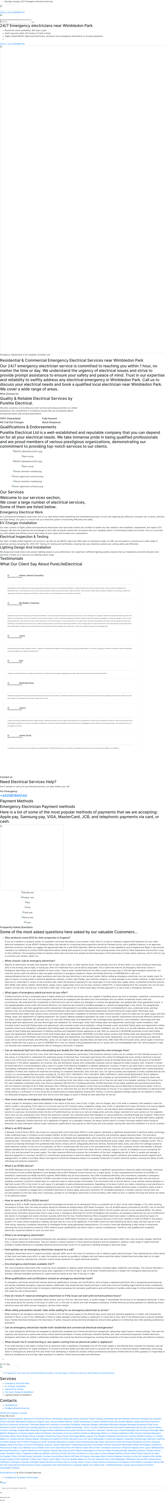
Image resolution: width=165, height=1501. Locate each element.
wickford (55, 1453)
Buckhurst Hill (35, 1450)
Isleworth (39, 1433)
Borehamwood (114, 1462)
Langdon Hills (148, 1456)
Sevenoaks (24, 1424)
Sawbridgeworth (90, 1450)
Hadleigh (111, 1453)
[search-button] (33, 22)
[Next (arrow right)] (3, 1500)
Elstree (21, 1439)
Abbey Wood (16, 1436)
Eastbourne (58, 1427)
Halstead (156, 1442)
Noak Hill (79, 1456)
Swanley (48, 1444)
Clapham (19, 1419)
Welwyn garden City (89, 1436)
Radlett (140, 1436)
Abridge (123, 1450)
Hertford (102, 1450)
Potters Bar (113, 1421)
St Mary (14, 1447)
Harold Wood (58, 1456)
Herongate (95, 1456)
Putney (76, 1419)
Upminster (37, 1456)
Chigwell (46, 1450)
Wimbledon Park (106, 1427)
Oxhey (38, 1465)
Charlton (107, 1444)
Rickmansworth (64, 1465)
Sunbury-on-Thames (153, 1436)
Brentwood (146, 1421)
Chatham (157, 1419)
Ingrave (86, 1456)
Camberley (129, 1439)
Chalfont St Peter (60, 1439)
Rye (28, 1427)
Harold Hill (69, 1456)
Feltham (47, 1433)
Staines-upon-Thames (116, 1430)
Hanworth (91, 1430)
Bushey (35, 1439)
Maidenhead (60, 1430)
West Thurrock (62, 1459)
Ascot (90, 1439)
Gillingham (76, 1424)
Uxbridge (13, 1430)
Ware (109, 1450)
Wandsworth (29, 1419)
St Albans (95, 1421)
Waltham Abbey (133, 1421)
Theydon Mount (153, 1450)
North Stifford (23, 1442)
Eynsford (28, 1444)
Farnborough (140, 1439)
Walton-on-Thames (109, 1433)
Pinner (60, 1462)
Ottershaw (4, 1436)
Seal (107, 1442)
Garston (31, 1465)
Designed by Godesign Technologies (21, 1477)
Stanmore (102, 1462)
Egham (31, 1433)
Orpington (40, 1436)
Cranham (47, 1456)
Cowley (126, 1465)
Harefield (110, 1465)
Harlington (16, 1462)
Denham (118, 1465)
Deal (150, 1424)
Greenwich (117, 1444)
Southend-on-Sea (85, 1453)
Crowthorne (110, 1439)
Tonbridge (34, 1424)
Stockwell (119, 1427)
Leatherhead (129, 1427)
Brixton (49, 1419)
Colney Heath (77, 1462)
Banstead (61, 1442)
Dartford (4, 1424)
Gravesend (13, 1424)
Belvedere (65, 1444)
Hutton (18, 1453)
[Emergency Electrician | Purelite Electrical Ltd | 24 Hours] (3, 1482)
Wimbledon (58, 1419)
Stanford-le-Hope (151, 1453)
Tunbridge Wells (156, 1430)
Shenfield (10, 1453)
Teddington (5, 1462)
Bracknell (35, 1430)
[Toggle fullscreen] (3, 1497)
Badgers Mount (7, 1444)
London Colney (91, 1462)
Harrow (67, 1462)
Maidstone (44, 1424)
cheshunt (133, 1436)
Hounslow (68, 1433)
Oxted (3, 1421)
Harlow (65, 1436)
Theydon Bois (56, 1450)
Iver (85, 1439)
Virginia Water (24, 1430)
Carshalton (148, 1462)
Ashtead (15, 1468)
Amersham (71, 1430)
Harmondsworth (137, 1465)
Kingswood (36, 1442)
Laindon (158, 1456)
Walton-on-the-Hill (86, 1459)
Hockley (63, 1453)
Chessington (5, 1468)
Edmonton (116, 1447)
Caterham (10, 1421)
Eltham (136, 1444)
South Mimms (136, 1462)
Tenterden (21, 1427)
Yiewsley (25, 1462)
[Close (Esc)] (9, 1497)
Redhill (61, 1421)
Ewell (112, 1459)
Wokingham (98, 1439)
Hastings (34, 1427)
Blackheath (127, 1444)
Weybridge (96, 1433)
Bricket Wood (20, 1465)
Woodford (14, 1450)
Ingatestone (28, 1453)
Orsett (17, 1459)
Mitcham (126, 1419)
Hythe (13, 1427)
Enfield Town (43, 1447)
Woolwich (88, 1444)
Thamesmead (77, 1444)
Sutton (87, 1427)
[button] (82, 1415)
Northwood (51, 1462)
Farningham (38, 1444)
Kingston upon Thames (46, 1421)
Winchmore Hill (68, 1447)
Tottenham (106, 1447)
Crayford (57, 1444)
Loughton (23, 1450)
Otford (79, 1442)
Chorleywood (46, 1439)
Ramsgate (131, 1424)
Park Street (9, 1465)
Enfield (122, 1421)
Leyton (148, 1447)
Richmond (135, 1419)
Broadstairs (142, 1424)
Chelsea (99, 1419)
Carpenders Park (49, 1465)
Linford (52, 1459)
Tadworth (99, 1459)
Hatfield (103, 1421)
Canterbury (55, 1424)
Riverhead (127, 1442)
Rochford (72, 1453)
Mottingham (145, 1444)
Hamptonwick (154, 1459)
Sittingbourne (146, 1419)
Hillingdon (34, 1462)
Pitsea (139, 1453)
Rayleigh (131, 1430)
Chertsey (23, 1433)
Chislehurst (156, 1444)
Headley (73, 1459)
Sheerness (85, 1424)
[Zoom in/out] (1, 1497)
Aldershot (151, 1439)
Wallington (131, 1459)
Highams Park (137, 1447)
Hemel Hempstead (81, 1421)
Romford (155, 1421)
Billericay (38, 1453)
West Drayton (136, 1433)
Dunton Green (115, 1442)
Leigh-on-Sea (100, 1453)
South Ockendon (49, 1442)
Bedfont (3, 1433)
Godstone (31, 1421)
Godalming (51, 1436)
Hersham (12, 1442)
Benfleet (119, 1453)
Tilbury (14, 1456)
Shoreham (19, 1444)
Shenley (28, 1439)
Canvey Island (129, 1453)
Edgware (126, 1462)
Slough (43, 1430)
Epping (66, 1450)
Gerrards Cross (76, 1439)
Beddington (120, 1459)
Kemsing (86, 1442)
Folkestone (5, 1427)
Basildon (47, 1453)
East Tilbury (42, 1459)
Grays (59, 1436)
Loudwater (77, 1465)
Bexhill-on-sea (45, 1427)
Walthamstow (157, 1447)
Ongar (3, 1453)
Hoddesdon (111, 1436)
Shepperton (13, 1433)
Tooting (10, 1419)
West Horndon (107, 1456)
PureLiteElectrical (8, 1472)
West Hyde (100, 1465)
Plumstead (98, 1444)
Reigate (102, 1436)
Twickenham (57, 1433)
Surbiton (150, 1465)
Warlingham (21, 1421)
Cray (20, 1447)
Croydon (94, 1427)
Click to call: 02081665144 (12, 12)
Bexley (25, 1436)
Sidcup (32, 1436)
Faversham (65, 1424)
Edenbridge (77, 1427)
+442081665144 (13, 796)
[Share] (6, 1497)
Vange (3, 1459)
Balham (3, 1419)
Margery (95, 1424)
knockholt (146, 1442)
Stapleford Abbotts (137, 1450)
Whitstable (104, 1424)
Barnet (157, 1462)
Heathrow (85, 1433)
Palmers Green (82, 1447)
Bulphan (118, 1456)
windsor (50, 1430)
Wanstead (4, 1450)
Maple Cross (88, 1465)
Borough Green (97, 1442)
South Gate (55, 1447)
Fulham (92, 1419)
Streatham (40, 1419)
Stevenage (74, 1436)
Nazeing (115, 1450)
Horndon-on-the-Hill (132, 1456)
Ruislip (43, 1462)
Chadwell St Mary (29, 1459)
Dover (155, 1424)
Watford (68, 1421)
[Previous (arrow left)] (1, 1500)
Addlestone (124, 1433)
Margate (123, 1424)
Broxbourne (122, 1436)
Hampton (101, 1430)
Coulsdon (70, 1442)
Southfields (109, 1419)
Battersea (68, 1419)
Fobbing (10, 1459)
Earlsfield (84, 1419)
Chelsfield (136, 1442)
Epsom (151, 1427)
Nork (107, 1459)
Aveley (29, 1456)
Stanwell (147, 1433)
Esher (144, 1427)
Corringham (5, 1456)
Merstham (114, 1424)
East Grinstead (142, 1430)
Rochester (81, 1430)
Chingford (126, 1447)
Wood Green (94, 1447)
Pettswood (5, 1447)
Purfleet (21, 1456)
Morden (118, 1419)
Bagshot (120, 1439)
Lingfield (67, 1427)
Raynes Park (142, 1459)
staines (158, 1427)
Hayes (139, 1427)
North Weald (76, 1450)
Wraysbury (156, 1433)
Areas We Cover (7, 1416)
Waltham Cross (30, 1447)
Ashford (77, 1433)
